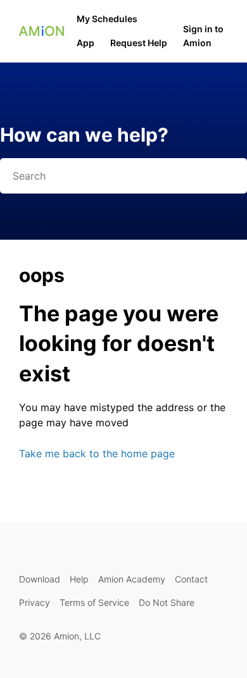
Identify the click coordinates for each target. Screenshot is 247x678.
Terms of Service (94, 602)
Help (79, 579)
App (85, 42)
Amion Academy (131, 579)
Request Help (138, 42)
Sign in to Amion (203, 35)
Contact (191, 579)
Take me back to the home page (97, 453)
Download (39, 579)
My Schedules (107, 18)
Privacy (34, 602)
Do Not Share (166, 602)
